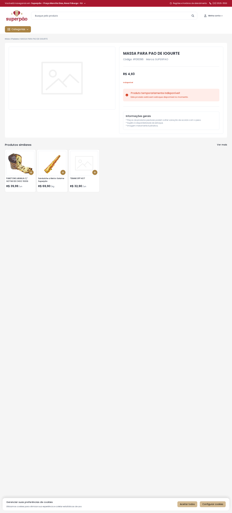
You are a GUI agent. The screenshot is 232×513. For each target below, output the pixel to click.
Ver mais (222, 144)
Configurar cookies (212, 504)
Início (7, 39)
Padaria (15, 39)
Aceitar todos (187, 504)
